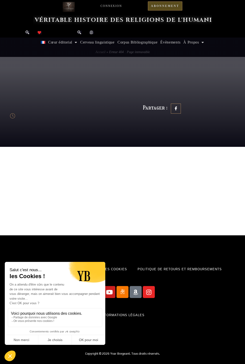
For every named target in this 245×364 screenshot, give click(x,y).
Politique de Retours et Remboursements (180, 269)
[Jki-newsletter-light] (122, 292)
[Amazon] (136, 292)
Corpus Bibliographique (137, 42)
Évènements (170, 42)
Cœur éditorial (60, 42)
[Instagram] (149, 292)
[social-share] (176, 109)
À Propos (191, 42)
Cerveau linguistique (97, 42)
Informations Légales (123, 315)
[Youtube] (109, 292)
